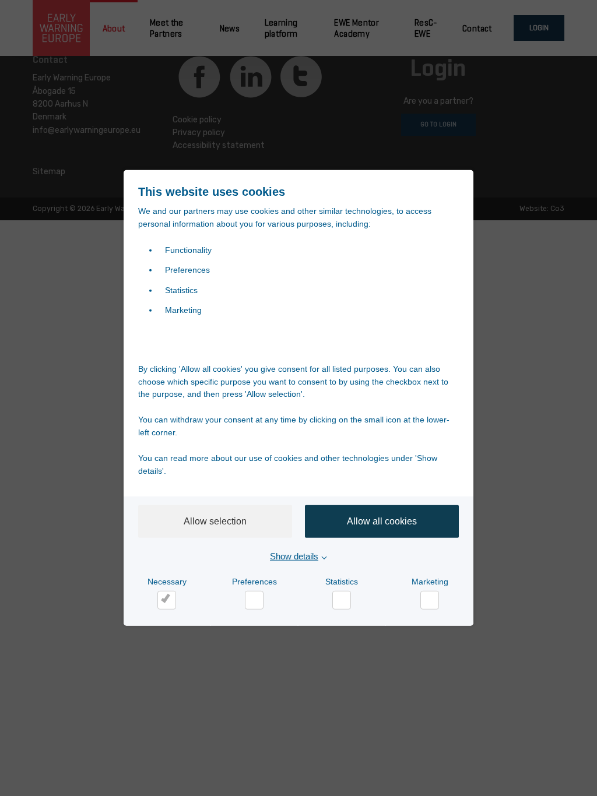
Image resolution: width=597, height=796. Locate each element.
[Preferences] (254, 600)
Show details (294, 556)
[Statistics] (341, 600)
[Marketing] (429, 600)
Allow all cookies (382, 521)
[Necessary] (166, 600)
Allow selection (215, 521)
